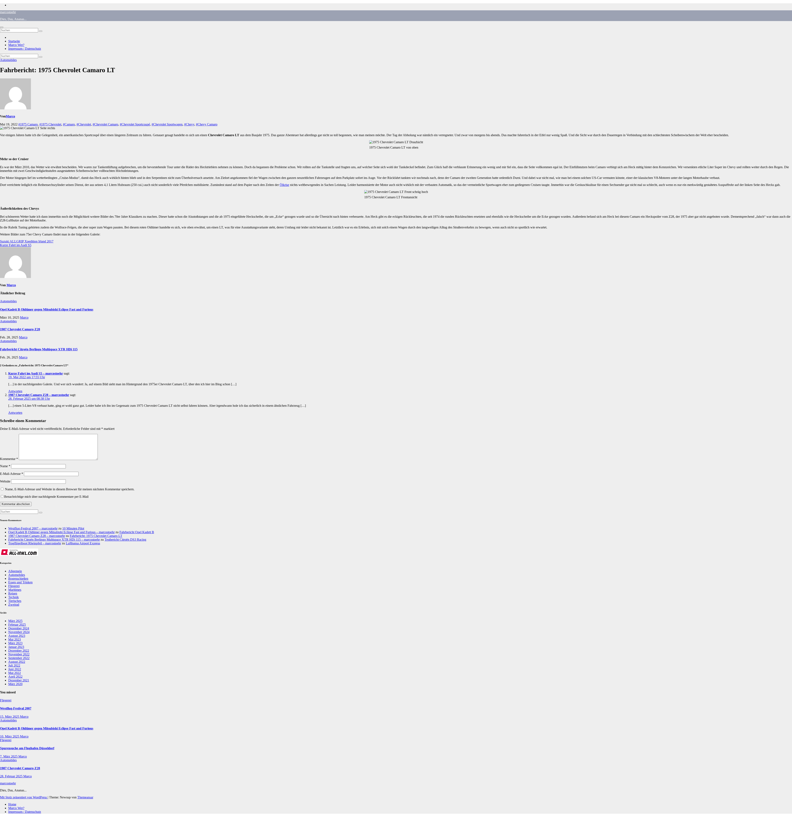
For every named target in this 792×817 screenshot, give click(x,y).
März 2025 (15, 621)
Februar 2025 (17, 624)
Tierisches (14, 601)
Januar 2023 (16, 647)
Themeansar (85, 797)
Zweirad (13, 604)
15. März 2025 (10, 716)
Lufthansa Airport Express (83, 543)
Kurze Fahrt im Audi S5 (15, 245)
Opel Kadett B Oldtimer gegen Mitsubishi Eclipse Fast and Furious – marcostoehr (61, 532)
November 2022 (18, 654)
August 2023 (16, 635)
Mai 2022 (14, 673)
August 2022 (16, 661)
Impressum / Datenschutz (24, 48)
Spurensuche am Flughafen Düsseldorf (27, 748)
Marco (10, 116)
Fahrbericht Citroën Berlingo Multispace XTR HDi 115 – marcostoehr (54, 539)
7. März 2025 (9, 756)
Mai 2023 (14, 639)
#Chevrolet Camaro (105, 124)
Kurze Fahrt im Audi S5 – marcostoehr (35, 373)
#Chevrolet (84, 124)
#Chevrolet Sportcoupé (135, 124)
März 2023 (15, 643)
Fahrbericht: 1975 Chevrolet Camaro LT (96, 536)
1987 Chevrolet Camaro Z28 (20, 329)
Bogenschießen (18, 578)
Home (12, 804)
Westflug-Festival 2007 (15, 708)
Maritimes (14, 589)
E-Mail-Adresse (11, 473)
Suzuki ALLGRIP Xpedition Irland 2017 (26, 241)
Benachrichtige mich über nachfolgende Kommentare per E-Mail (46, 496)
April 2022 (15, 676)
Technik (13, 597)
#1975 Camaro (28, 124)
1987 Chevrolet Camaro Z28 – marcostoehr (38, 395)
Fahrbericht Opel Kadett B (136, 532)
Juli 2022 (14, 665)
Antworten (15, 391)
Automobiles (8, 60)
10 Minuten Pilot (73, 528)
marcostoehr (8, 12)
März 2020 (15, 684)
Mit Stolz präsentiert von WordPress (24, 797)
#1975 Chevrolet (50, 124)
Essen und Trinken (20, 582)
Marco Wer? (16, 45)
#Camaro (69, 124)
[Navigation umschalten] (1, 27)
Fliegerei (14, 586)
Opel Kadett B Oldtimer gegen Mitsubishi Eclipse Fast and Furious (46, 309)
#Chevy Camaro (206, 124)
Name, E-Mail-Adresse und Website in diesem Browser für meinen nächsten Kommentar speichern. (69, 489)
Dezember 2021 (18, 680)
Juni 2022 (14, 669)
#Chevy (189, 124)
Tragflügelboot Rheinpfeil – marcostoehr (34, 543)
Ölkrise (284, 185)
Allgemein (15, 571)
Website (5, 481)
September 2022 (18, 658)
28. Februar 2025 (11, 776)
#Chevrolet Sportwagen (167, 124)
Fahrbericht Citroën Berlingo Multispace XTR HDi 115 (39, 349)
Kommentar (9, 459)
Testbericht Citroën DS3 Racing (125, 539)
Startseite (14, 41)
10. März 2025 (10, 736)
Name (5, 466)
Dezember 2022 (18, 650)
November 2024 (18, 632)
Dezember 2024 (18, 628)
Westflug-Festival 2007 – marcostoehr (33, 528)
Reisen (12, 593)
